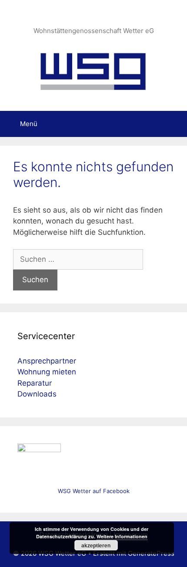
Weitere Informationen (122, 536)
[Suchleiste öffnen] (174, 124)
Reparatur (34, 383)
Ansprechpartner (46, 361)
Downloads (37, 394)
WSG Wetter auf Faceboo (92, 490)
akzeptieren (95, 545)
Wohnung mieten (46, 371)
